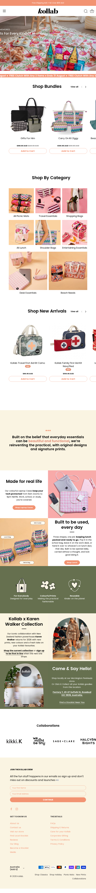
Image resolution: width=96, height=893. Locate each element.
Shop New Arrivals (47, 311)
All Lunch (21, 247)
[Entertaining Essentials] (74, 232)
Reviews (14, 839)
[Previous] (3, 43)
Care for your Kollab (60, 831)
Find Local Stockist (19, 835)
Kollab (20, 876)
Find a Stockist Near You (72, 702)
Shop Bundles (47, 86)
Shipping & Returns (59, 827)
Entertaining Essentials (74, 247)
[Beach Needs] (68, 271)
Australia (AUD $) (15, 868)
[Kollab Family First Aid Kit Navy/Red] (68, 340)
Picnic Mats (69, 874)
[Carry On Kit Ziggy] (68, 116)
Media (13, 852)
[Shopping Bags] (74, 200)
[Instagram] (17, 808)
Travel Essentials (48, 216)
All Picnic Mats (21, 216)
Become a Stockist (19, 848)
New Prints (81, 874)
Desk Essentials (28, 292)
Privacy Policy (57, 843)
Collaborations (79, 878)
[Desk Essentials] (28, 271)
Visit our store (17, 831)
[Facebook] (11, 808)
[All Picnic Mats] (21, 200)
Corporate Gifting (59, 835)
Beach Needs (68, 292)
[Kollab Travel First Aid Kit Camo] (28, 340)
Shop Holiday (56, 874)
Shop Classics (41, 874)
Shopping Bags (74, 216)
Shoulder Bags (48, 247)
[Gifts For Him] (28, 116)
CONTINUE (48, 799)
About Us (14, 823)
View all (74, 86)
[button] (85, 86)
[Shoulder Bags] (47, 232)
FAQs (53, 823)
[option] (48, 43)
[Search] (85, 11)
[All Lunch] (21, 232)
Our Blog (14, 843)
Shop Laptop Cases (24, 507)
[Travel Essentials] (47, 200)
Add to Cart (28, 151)
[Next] (92, 43)
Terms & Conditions (60, 839)
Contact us (15, 827)
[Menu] (4, 11)
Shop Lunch (72, 562)
